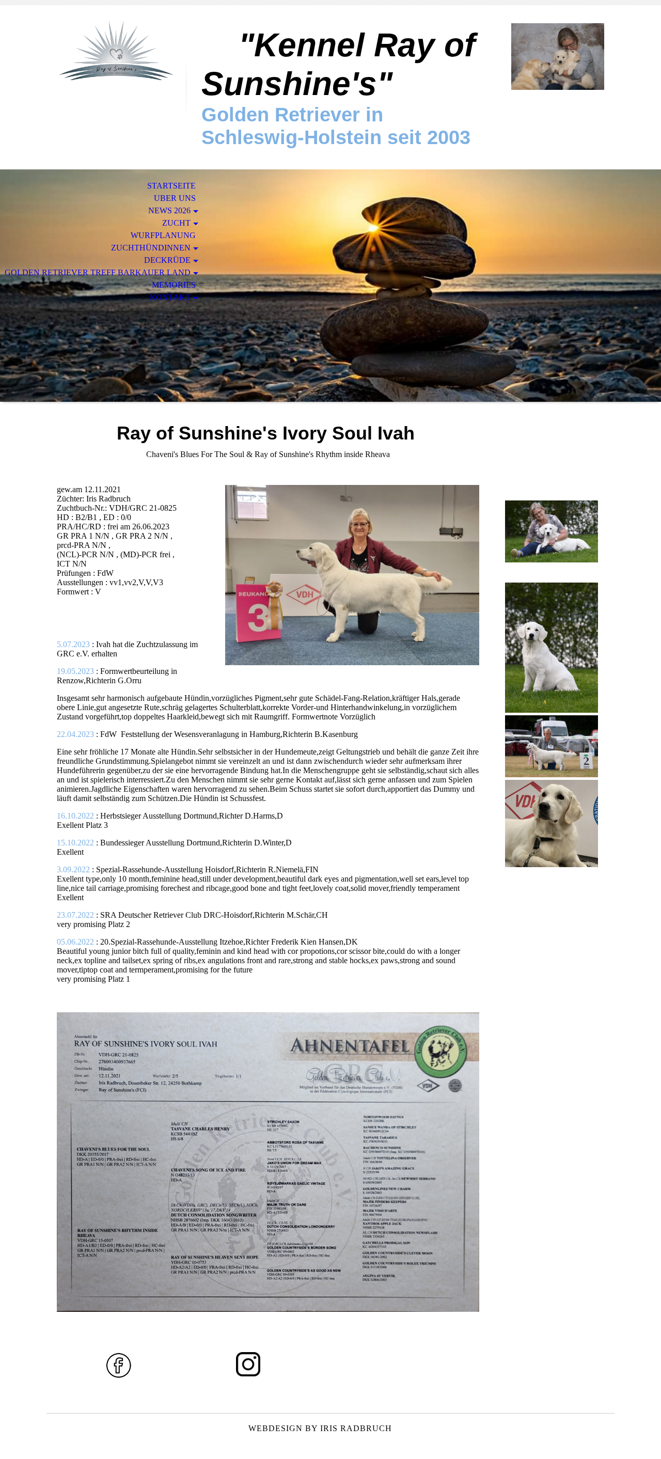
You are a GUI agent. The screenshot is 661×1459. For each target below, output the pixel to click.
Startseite (171, 185)
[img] (116, 50)
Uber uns (175, 198)
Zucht (176, 222)
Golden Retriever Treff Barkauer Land (98, 272)
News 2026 (169, 210)
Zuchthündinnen (151, 247)
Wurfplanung (163, 235)
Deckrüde (167, 260)
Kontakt (170, 297)
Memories (174, 284)
